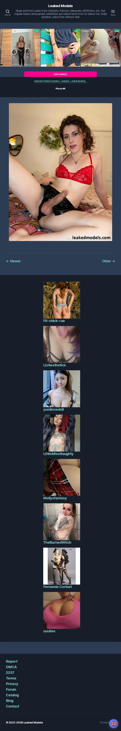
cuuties (49, 631)
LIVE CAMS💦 (60, 74)
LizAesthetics (54, 365)
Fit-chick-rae (54, 321)
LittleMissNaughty (58, 454)
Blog (9, 700)
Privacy (12, 684)
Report (11, 661)
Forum (11, 689)
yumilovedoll (53, 409)
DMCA (11, 667)
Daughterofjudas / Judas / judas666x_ (60, 81)
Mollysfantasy (55, 498)
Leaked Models (60, 6)
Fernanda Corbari (57, 587)
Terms (11, 678)
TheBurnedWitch (57, 542)
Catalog (12, 695)
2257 (10, 672)
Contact (12, 706)
